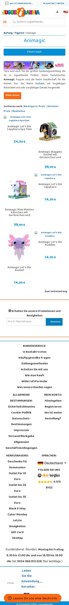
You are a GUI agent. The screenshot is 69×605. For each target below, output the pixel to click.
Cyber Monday (17, 515)
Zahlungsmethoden (34, 364)
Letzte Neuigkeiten (17, 524)
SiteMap (17, 538)
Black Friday (17, 509)
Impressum (21, 430)
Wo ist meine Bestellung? (53, 416)
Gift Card (17, 533)
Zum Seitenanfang (56, 291)
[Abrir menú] (5, 22)
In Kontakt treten (34, 352)
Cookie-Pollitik (21, 413)
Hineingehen (53, 401)
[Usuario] (57, 12)
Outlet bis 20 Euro (17, 488)
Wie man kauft (34, 376)
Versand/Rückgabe (21, 436)
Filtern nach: (34, 52)
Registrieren (53, 407)
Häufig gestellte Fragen (34, 358)
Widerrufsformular (35, 382)
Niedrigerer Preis (34, 106)
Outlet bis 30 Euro (17, 500)
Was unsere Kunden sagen (34, 387)
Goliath (39, 84)
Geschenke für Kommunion (17, 465)
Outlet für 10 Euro (17, 477)
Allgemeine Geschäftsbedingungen (21, 445)
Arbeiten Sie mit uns (34, 370)
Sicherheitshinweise (21, 407)
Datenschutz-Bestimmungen (21, 422)
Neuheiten (18, 111)
